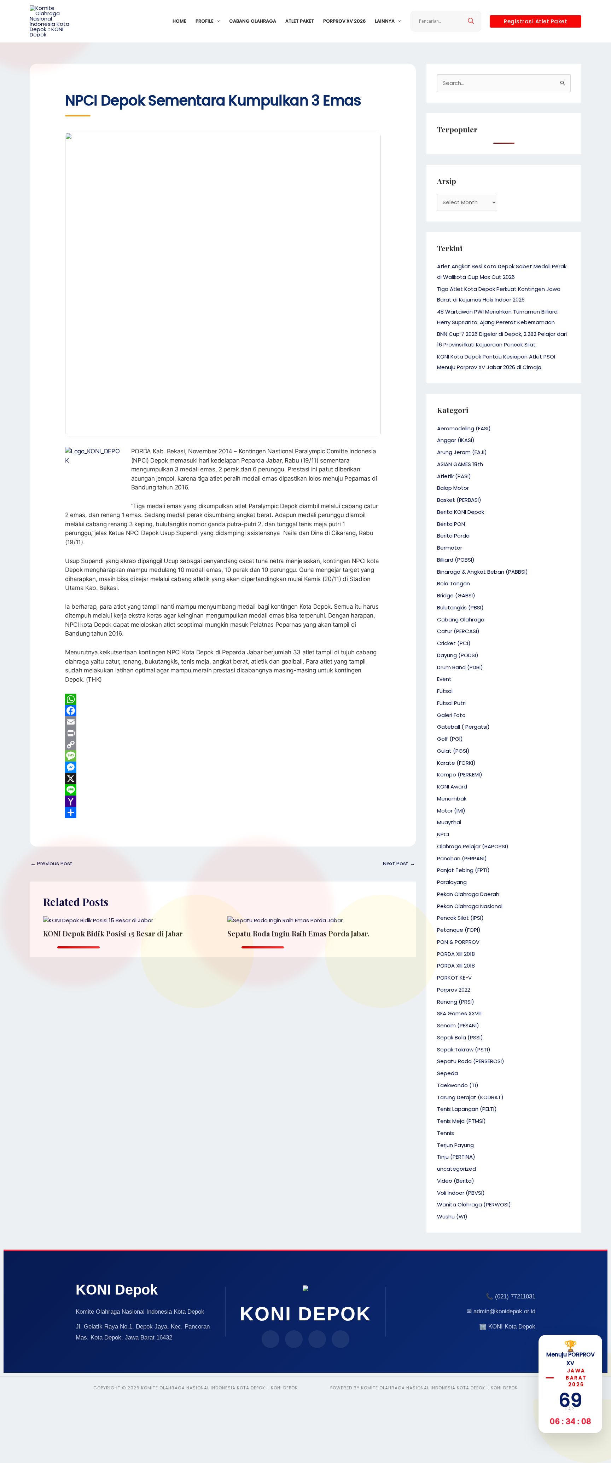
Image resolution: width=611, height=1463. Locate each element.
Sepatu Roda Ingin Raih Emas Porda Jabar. (298, 933)
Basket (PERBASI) (459, 500)
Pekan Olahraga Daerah (468, 894)
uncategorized (456, 1168)
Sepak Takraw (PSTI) (463, 1049)
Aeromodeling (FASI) (464, 428)
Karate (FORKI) (456, 763)
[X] (222, 778)
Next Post (399, 863)
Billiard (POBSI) (456, 559)
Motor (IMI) (451, 810)
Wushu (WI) (452, 1216)
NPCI (443, 834)
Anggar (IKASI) (456, 440)
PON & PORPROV (458, 942)
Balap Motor (453, 488)
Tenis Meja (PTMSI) (461, 1121)
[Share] (222, 812)
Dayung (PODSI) (457, 655)
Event (444, 679)
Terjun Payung (455, 1145)
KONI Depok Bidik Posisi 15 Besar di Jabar (113, 933)
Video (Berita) (455, 1180)
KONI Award (452, 786)
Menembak (451, 798)
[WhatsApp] (222, 699)
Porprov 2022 (453, 989)
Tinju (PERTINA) (456, 1156)
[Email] (222, 722)
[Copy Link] (222, 744)
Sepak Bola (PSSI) (460, 1037)
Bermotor (449, 547)
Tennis (445, 1133)
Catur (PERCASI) (458, 631)
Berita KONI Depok (460, 512)
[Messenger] (222, 767)
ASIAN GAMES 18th (460, 464)
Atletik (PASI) (454, 476)
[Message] (222, 756)
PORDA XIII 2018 (456, 954)
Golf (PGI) (450, 738)
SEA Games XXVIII (459, 1013)
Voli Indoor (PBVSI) (461, 1193)
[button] (217, 21)
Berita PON (451, 524)
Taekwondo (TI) (457, 1085)
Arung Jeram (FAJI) (462, 452)
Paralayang (452, 882)
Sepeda (447, 1073)
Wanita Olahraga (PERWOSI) (474, 1204)
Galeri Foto (451, 715)
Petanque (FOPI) (459, 930)
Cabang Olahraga (252, 21)
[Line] (222, 790)
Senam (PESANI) (458, 1025)
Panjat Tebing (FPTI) (463, 870)
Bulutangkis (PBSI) (460, 607)
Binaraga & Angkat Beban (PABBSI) (482, 571)
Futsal (445, 691)
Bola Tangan (453, 583)
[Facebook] (222, 710)
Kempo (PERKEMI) (459, 774)
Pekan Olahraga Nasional (469, 906)
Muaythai (449, 822)
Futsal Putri (451, 703)
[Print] (222, 733)
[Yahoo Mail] (222, 801)
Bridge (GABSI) (456, 595)
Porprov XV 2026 (344, 21)
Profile (205, 21)
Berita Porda (453, 535)
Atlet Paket (299, 21)
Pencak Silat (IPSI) (460, 918)
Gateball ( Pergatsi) (463, 726)
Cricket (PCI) (454, 643)
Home (179, 21)
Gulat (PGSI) (453, 751)
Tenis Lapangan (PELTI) (467, 1109)
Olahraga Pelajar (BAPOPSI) (472, 846)
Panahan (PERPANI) (462, 858)
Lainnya (385, 21)
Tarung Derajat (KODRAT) (470, 1097)
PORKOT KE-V (454, 977)
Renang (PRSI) (455, 1001)
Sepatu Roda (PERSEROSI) (470, 1061)
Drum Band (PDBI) (460, 667)
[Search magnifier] (471, 21)
